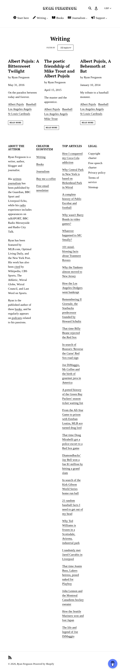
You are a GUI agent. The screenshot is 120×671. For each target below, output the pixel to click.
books (18, 309)
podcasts (17, 317)
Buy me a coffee (46, 178)
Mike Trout (51, 118)
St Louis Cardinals (19, 113)
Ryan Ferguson (24, 664)
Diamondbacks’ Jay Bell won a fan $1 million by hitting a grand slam (72, 464)
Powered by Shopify (43, 664)
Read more (15, 122)
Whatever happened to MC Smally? (72, 235)
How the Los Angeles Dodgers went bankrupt (72, 288)
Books (40, 164)
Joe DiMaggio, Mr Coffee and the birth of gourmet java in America (71, 373)
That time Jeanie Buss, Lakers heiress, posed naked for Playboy (72, 574)
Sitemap (93, 187)
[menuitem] (21, 17)
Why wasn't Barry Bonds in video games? (73, 219)
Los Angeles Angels (20, 109)
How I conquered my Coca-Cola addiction (72, 158)
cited (17, 266)
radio (23, 205)
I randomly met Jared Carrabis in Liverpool (72, 555)
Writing (41, 156)
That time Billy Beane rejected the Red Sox (71, 333)
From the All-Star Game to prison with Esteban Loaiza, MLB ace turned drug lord (72, 418)
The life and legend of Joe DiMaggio (70, 632)
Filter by (51, 48)
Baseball (31, 104)
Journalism (42, 171)
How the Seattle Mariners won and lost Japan (73, 616)
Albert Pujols (16, 104)
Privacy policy (97, 172)
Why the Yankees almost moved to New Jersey (72, 272)
